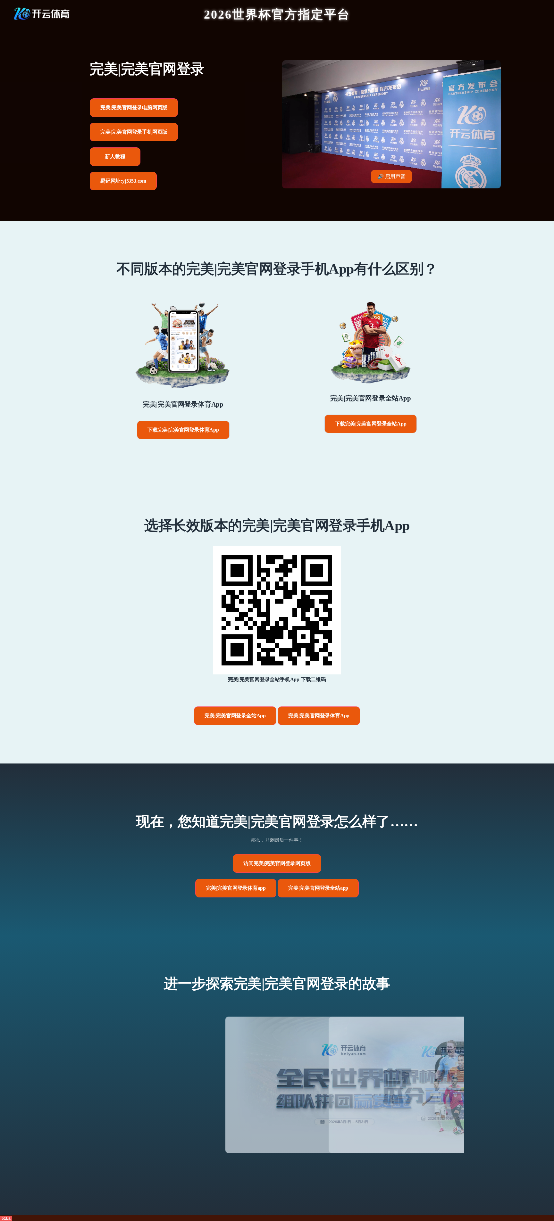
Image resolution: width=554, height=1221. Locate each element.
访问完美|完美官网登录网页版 (276, 863)
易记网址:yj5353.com (123, 181)
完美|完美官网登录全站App (235, 715)
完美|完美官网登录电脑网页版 (133, 107)
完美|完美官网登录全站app (318, 888)
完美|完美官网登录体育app (236, 888)
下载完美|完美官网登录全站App (371, 423)
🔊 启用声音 (391, 176)
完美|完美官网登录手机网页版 (133, 132)
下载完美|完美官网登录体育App (183, 430)
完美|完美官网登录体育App (318, 715)
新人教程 (115, 156)
